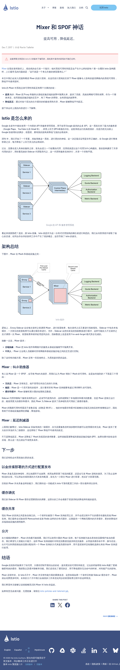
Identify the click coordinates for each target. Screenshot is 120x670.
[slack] (73, 650)
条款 (87, 664)
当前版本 (29, 664)
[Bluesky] (115, 650)
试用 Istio (103, 7)
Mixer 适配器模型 (109, 616)
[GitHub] (51, 650)
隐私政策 (96, 664)
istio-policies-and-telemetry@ (54, 591)
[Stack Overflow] (83, 650)
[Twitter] (105, 650)
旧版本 (39, 664)
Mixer (4, 68)
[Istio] (10, 8)
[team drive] (62, 650)
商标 (105, 664)
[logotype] (11, 641)
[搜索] (87, 7)
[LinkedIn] (94, 650)
